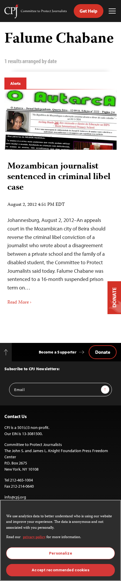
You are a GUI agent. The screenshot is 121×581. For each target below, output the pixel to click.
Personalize (60, 553)
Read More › (19, 303)
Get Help (89, 11)
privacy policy (34, 537)
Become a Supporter (57, 352)
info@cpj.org (15, 497)
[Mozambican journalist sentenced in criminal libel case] (60, 120)
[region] (60, 540)
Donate (102, 352)
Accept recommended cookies (60, 570)
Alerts (15, 83)
